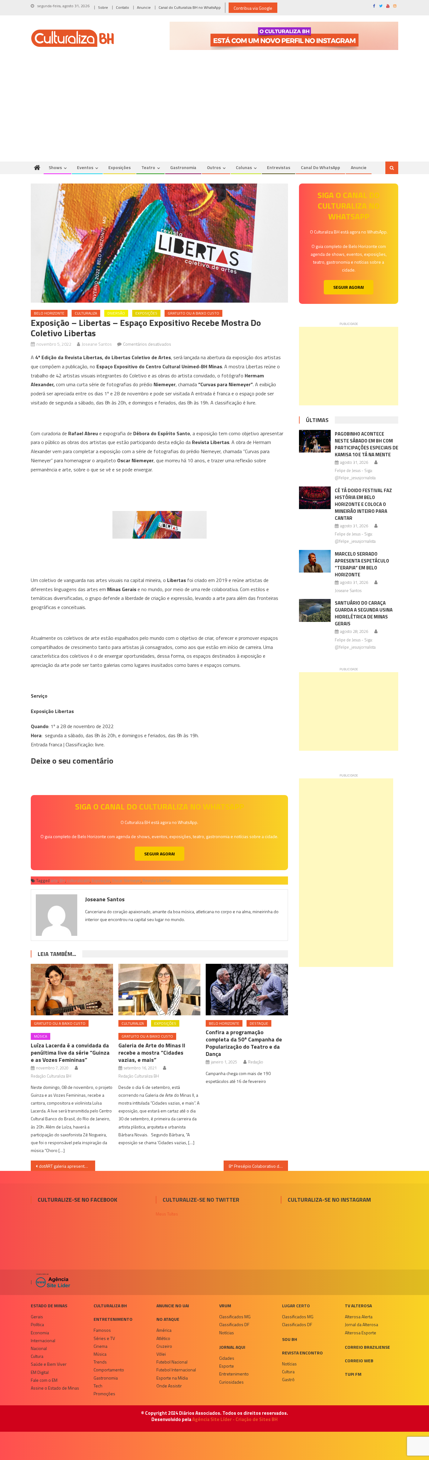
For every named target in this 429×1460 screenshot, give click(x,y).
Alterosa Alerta (358, 1316)
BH (62, 880)
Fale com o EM (44, 1380)
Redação (255, 1062)
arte (54, 880)
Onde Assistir (169, 1385)
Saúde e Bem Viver (49, 1364)
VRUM (225, 1305)
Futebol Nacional (171, 1361)
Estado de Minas (49, 1305)
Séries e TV (104, 1338)
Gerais (37, 1316)
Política (37, 1324)
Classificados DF (234, 1324)
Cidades (226, 1358)
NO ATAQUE (167, 1319)
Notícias (226, 1332)
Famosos (102, 1330)
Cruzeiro (164, 1346)
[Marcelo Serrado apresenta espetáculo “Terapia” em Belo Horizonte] (315, 561)
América (163, 1330)
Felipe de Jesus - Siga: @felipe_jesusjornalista (355, 474)
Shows (55, 167)
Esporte (226, 1366)
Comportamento (109, 1369)
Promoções (104, 1393)
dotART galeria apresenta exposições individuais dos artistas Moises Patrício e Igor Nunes (67, 1166)
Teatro (148, 167)
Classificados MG (235, 1316)
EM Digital (40, 1372)
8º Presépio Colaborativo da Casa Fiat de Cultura (258, 1166)
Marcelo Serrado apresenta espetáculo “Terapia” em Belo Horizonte (362, 564)
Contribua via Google (253, 8)
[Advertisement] (214, 114)
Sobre (103, 7)
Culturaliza (86, 313)
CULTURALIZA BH (110, 1305)
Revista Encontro (302, 1352)
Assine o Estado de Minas (55, 1388)
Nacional (39, 1348)
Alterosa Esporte (360, 1332)
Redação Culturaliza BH (51, 1076)
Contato (122, 7)
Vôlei (161, 1354)
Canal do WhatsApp (320, 167)
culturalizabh (78, 880)
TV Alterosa (358, 1305)
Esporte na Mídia (172, 1378)
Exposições (119, 167)
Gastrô (288, 1379)
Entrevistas (278, 167)
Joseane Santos (97, 344)
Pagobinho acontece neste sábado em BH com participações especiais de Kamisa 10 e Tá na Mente (366, 444)
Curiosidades (231, 1382)
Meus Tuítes (167, 1213)
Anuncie (144, 7)
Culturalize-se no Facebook (77, 1199)
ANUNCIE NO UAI (172, 1305)
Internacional (43, 1340)
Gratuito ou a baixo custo (193, 313)
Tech (98, 1385)
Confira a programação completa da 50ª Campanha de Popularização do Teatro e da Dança (244, 1043)
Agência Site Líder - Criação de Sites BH (235, 1419)
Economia (40, 1332)
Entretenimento (113, 1319)
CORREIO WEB (359, 1360)
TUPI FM (353, 1374)
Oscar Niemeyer (126, 880)
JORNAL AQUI (232, 1347)
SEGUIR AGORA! (159, 853)
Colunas (244, 167)
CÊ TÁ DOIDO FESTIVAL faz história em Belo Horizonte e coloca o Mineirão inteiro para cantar (363, 504)
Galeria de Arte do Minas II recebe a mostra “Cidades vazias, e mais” (151, 1052)
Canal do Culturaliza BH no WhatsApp (190, 7)
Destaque (259, 1023)
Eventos (85, 167)
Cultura (37, 1356)
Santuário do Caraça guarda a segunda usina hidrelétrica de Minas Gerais (364, 613)
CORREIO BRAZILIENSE (367, 1347)
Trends (100, 1361)
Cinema (100, 1346)
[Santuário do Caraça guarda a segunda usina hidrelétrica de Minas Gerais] (315, 610)
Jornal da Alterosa (361, 1324)
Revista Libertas (157, 880)
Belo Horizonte (49, 313)
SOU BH (289, 1339)
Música (40, 1036)
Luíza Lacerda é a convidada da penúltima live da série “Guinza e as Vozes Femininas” (70, 1052)
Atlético (163, 1338)
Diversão (116, 313)
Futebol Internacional (176, 1369)
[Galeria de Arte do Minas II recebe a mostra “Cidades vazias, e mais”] (159, 989)
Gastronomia (183, 167)
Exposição (101, 880)
